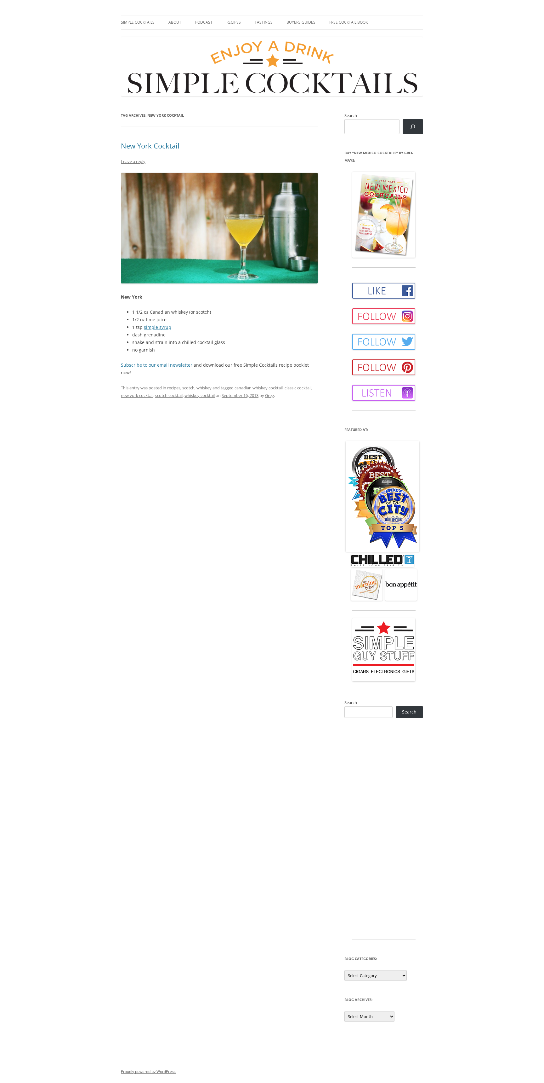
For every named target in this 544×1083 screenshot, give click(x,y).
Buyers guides (300, 22)
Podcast (203, 22)
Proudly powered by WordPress (148, 1071)
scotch (188, 388)
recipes (173, 388)
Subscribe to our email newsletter (156, 365)
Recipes (233, 22)
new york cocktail (137, 395)
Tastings (264, 22)
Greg (269, 395)
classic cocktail (298, 388)
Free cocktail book (348, 22)
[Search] (413, 126)
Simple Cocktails (138, 22)
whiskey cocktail (199, 395)
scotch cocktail (169, 395)
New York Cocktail (150, 145)
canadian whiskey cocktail (259, 388)
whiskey (204, 388)
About (174, 22)
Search (350, 115)
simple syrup (157, 327)
